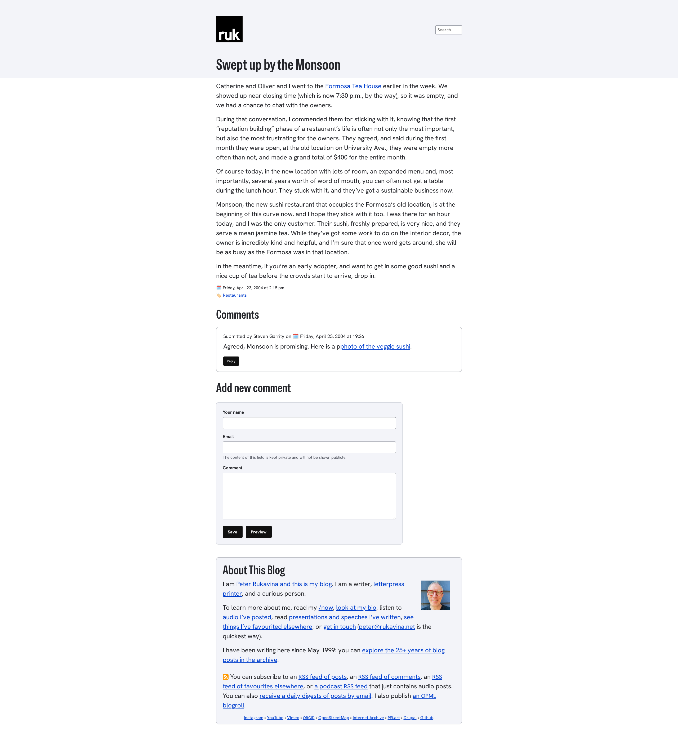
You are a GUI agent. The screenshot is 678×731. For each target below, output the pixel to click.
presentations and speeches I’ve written (345, 617)
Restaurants (235, 295)
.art (394, 717)
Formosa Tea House (353, 86)
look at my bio (356, 607)
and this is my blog (284, 584)
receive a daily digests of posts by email (315, 696)
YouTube (275, 717)
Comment (232, 468)
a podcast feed (341, 686)
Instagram (253, 717)
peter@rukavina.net (387, 626)
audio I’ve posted (247, 617)
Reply (231, 361)
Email (228, 436)
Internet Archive (368, 717)
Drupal (410, 717)
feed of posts (322, 676)
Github (426, 717)
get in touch (339, 626)
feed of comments (389, 676)
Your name (233, 412)
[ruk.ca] (339, 29)
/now (326, 607)
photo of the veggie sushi (375, 346)
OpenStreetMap (333, 717)
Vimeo (293, 717)
